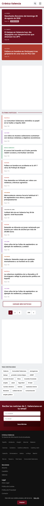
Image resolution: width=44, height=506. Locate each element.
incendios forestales (30, 379)
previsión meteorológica (18, 375)
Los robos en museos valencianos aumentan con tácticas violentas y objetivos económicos (22, 137)
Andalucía (11, 442)
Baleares (32, 442)
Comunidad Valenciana (19, 371)
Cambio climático (8, 387)
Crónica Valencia (11, 3)
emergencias (34, 371)
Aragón (19, 442)
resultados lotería (31, 387)
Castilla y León (35, 448)
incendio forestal (8, 379)
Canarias (4, 448)
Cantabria (12, 448)
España (4, 442)
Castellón (5, 471)
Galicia (21, 453)
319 (29, 313)
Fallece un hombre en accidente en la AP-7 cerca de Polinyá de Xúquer (20, 166)
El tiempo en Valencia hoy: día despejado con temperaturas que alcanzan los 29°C (19, 34)
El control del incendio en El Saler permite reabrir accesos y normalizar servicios (20, 151)
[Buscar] (35, 3)
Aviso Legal (5, 483)
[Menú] (40, 3)
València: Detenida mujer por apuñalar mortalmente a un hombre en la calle (19, 260)
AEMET (32, 375)
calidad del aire (17, 390)
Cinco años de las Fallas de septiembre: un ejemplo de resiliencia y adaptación (21, 292)
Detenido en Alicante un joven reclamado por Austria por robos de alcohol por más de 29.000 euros (22, 229)
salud (13, 383)
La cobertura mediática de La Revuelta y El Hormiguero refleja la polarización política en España (22, 276)
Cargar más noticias (22, 304)
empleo (5, 383)
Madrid (35, 453)
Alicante (4, 468)
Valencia (5, 371)
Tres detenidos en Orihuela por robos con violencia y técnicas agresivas (20, 181)
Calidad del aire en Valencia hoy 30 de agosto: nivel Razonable (19, 213)
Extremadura (13, 453)
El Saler (30, 383)
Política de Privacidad (9, 490)
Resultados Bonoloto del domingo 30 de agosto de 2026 (21, 17)
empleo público (8, 394)
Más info (36, 498)
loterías (20, 387)
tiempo (5, 375)
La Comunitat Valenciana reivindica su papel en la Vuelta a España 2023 (21, 122)
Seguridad (21, 383)
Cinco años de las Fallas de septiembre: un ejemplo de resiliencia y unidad (21, 245)
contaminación (30, 390)
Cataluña (4, 453)
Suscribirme (22, 424)
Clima (19, 379)
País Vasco (19, 459)
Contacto (5, 493)
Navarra (11, 459)
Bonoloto (6, 390)
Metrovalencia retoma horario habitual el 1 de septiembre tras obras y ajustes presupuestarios (21, 197)
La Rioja (28, 453)
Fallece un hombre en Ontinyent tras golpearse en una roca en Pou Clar (21, 52)
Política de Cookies (8, 486)
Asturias (25, 442)
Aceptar (22, 502)
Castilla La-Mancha (23, 448)
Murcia (4, 459)
